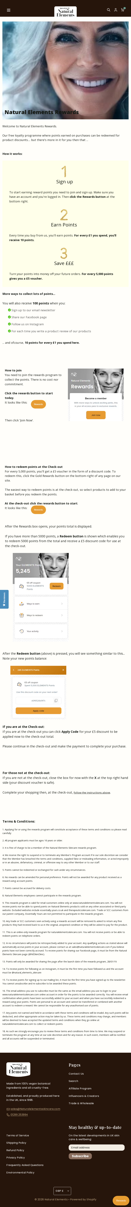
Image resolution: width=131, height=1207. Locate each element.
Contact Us (76, 1074)
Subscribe (80, 1156)
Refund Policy (15, 1150)
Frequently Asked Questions (24, 1165)
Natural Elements (56, 1199)
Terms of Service (17, 1135)
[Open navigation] (8, 11)
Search (73, 1081)
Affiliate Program (80, 1088)
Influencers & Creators (84, 1096)
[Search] (109, 11)
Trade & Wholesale (81, 1103)
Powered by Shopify (83, 1199)
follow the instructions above (92, 792)
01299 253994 (19, 1114)
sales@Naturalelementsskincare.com (35, 1109)
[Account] (116, 10)
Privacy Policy (15, 1157)
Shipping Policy (16, 1143)
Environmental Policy (20, 1172)
